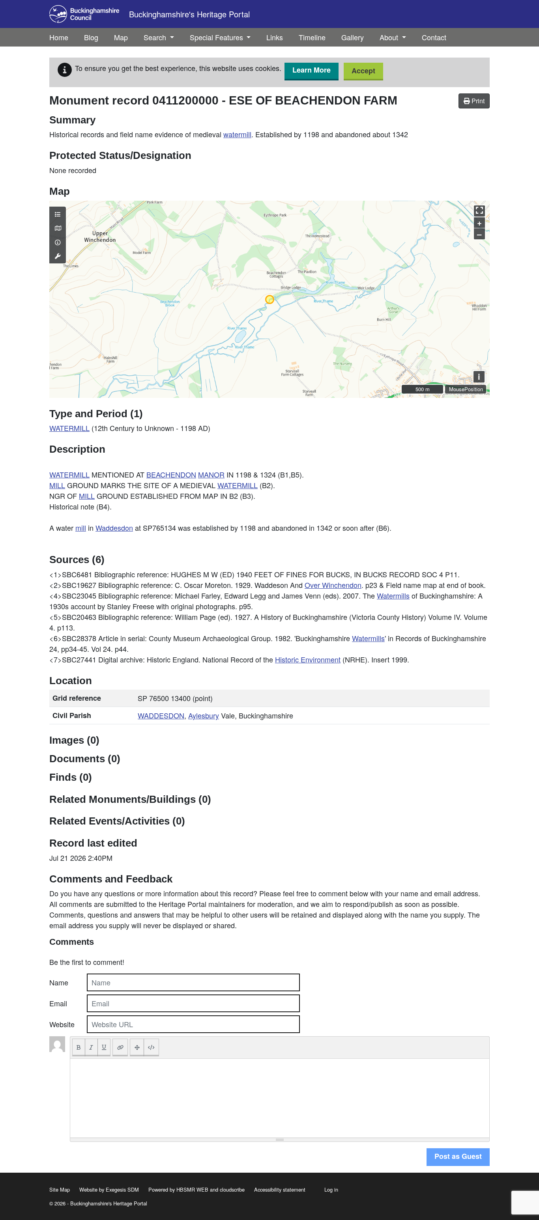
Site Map (59, 1189)
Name (58, 982)
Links (274, 37)
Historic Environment (308, 659)
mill (80, 527)
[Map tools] (58, 256)
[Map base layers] (58, 228)
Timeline (312, 37)
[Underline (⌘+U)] (104, 1047)
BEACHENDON (171, 474)
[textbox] (279, 1098)
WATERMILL (69, 428)
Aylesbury (203, 715)
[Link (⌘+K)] (120, 1047)
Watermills (393, 595)
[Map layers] (58, 214)
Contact (434, 37)
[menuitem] (91, 37)
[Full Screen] (137, 1047)
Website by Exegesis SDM (109, 1189)
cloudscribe (232, 1189)
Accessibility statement (279, 1189)
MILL (57, 485)
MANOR (211, 474)
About (390, 37)
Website (62, 1024)
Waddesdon (114, 527)
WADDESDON (161, 715)
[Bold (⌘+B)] (78, 1047)
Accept (363, 70)
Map (121, 37)
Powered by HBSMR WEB (178, 1189)
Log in (331, 1189)
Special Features (217, 37)
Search (156, 37)
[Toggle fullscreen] (479, 210)
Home (58, 37)
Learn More (311, 70)
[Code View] (151, 1047)
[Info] (58, 242)
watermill (237, 134)
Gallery (352, 37)
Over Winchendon (333, 585)
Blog (91, 37)
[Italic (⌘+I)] (91, 1047)
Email (58, 1003)
